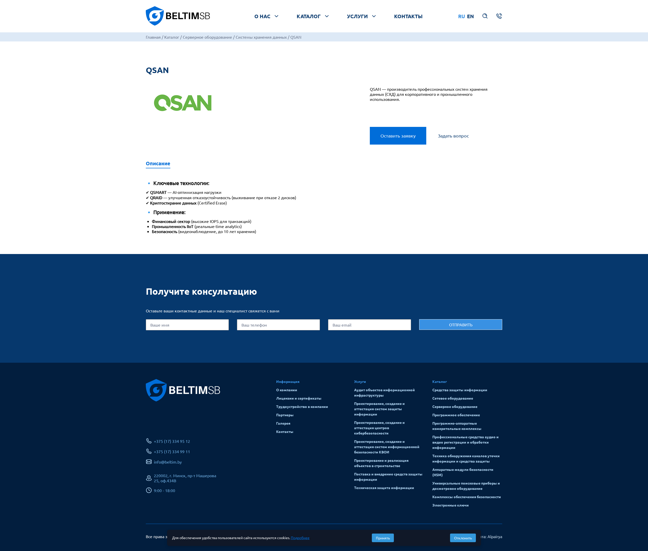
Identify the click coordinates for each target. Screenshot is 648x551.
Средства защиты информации (459, 389)
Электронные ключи (450, 505)
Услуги (357, 16)
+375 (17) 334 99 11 (172, 451)
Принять (383, 538)
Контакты (408, 16)
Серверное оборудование (454, 406)
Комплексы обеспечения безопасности (466, 496)
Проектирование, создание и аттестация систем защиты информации (379, 408)
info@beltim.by (168, 461)
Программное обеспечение (456, 414)
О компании (286, 389)
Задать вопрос (453, 135)
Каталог (309, 16)
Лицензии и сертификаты (298, 398)
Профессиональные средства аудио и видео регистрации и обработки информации (465, 442)
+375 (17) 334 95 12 (172, 441)
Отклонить (463, 538)
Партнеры (285, 414)
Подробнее (300, 537)
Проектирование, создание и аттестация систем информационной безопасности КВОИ (386, 446)
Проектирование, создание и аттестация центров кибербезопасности (379, 427)
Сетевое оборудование (452, 398)
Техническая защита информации (384, 487)
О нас (262, 16)
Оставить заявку (398, 135)
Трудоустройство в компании (302, 406)
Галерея (283, 423)
